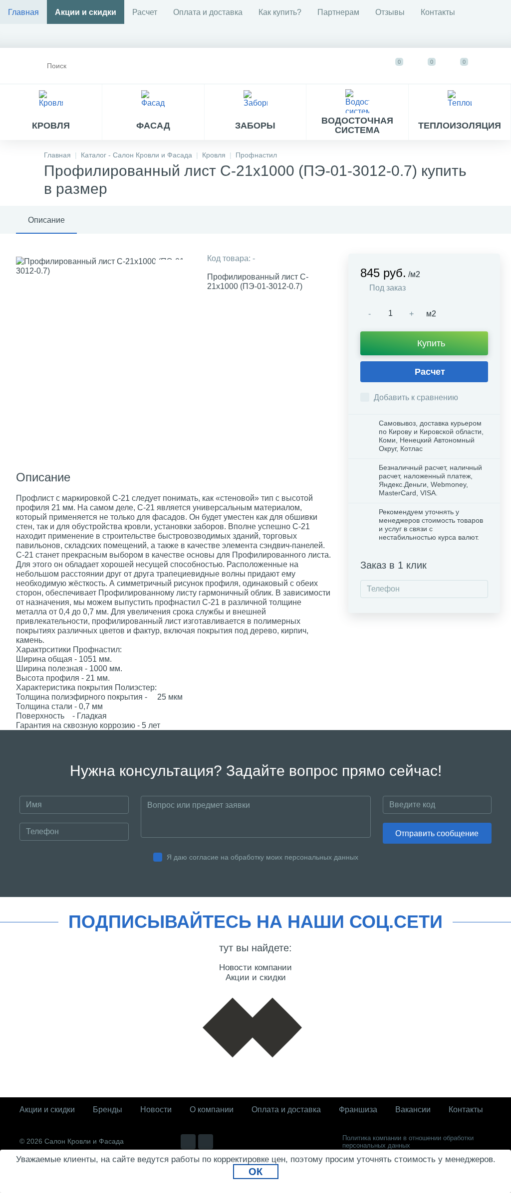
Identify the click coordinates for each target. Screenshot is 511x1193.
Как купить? (279, 12)
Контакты (438, 12)
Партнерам (338, 12)
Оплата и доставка (208, 12)
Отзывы (390, 12)
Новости (156, 1109)
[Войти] (494, 66)
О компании (212, 1109)
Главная (23, 12)
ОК (255, 1171)
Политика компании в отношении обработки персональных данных (408, 1141)
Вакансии (413, 1109)
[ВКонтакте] (188, 1141)
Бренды (107, 1109)
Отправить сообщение (437, 833)
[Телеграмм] (205, 1141)
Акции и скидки (85, 12)
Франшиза (358, 1109)
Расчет (144, 12)
